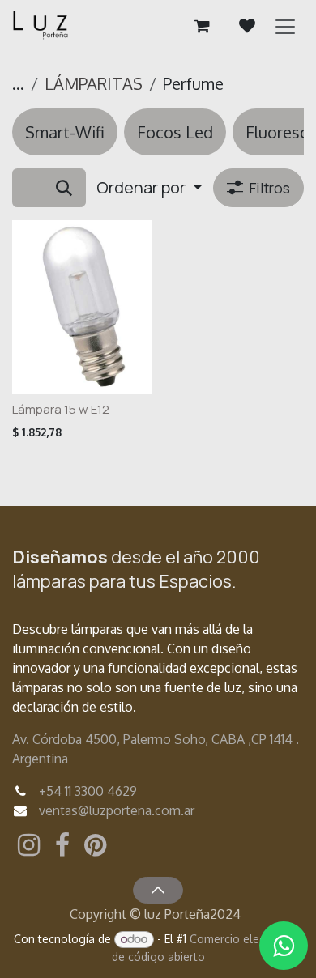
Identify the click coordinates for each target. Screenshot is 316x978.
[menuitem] (64, 131)
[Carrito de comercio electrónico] (201, 25)
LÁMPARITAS (94, 83)
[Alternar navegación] (285, 25)
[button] (149, 187)
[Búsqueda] (64, 187)
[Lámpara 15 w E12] (82, 307)
